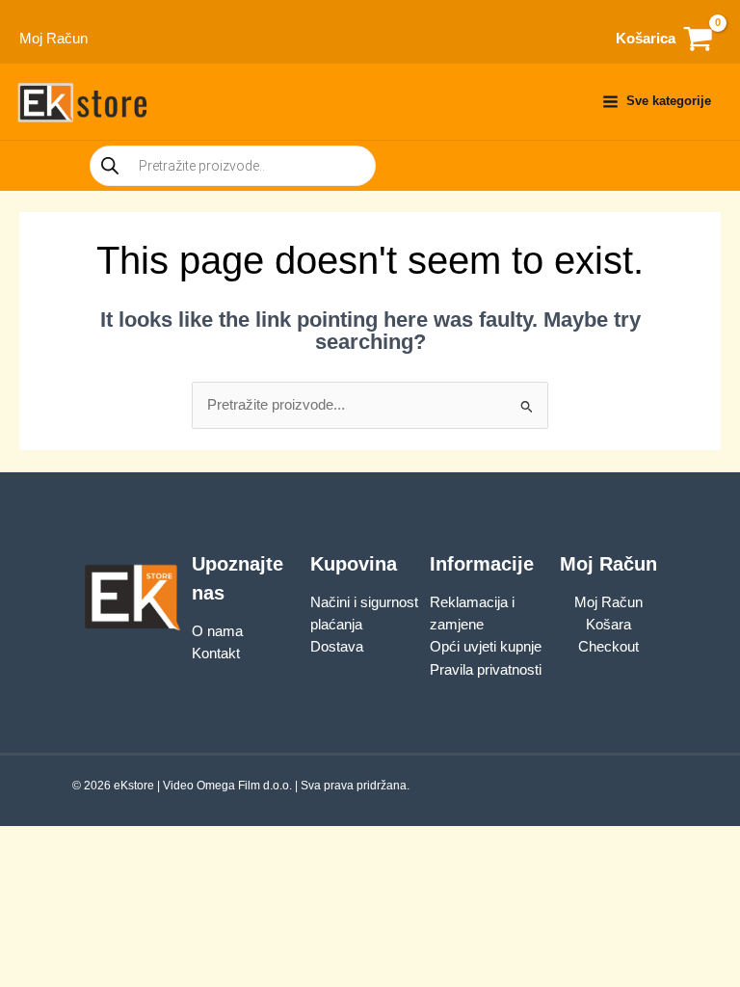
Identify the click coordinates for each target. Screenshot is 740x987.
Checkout (608, 646)
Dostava (336, 646)
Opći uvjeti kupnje (486, 646)
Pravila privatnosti (486, 670)
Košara (608, 624)
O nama (217, 631)
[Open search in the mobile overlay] (233, 166)
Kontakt (216, 653)
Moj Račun (608, 602)
